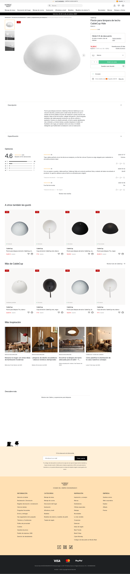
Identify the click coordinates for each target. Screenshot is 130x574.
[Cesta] (123, 5)
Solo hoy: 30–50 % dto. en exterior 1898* (65, 14)
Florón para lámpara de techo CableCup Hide (60, 17)
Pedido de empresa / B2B (24, 533)
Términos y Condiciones (24, 520)
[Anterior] (20, 55)
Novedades (101, 10)
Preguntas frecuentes (23, 510)
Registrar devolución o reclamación (27, 504)
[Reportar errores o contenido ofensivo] (124, 163)
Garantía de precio (22, 530)
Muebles (71, 10)
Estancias (77, 523)
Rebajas (76, 510)
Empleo (105, 504)
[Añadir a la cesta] (32, 254)
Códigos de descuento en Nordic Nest (85, 540)
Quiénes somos (107, 497)
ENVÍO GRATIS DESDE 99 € (66, 1)
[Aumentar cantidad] (97, 62)
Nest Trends (77, 530)
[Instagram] (65, 547)
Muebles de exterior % (83, 10)
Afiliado (105, 507)
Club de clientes (22, 507)
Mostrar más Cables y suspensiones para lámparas (56, 397)
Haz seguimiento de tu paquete (26, 517)
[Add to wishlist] (28, 254)
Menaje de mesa (10, 10)
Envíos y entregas (22, 513)
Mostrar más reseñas (65, 193)
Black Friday (77, 533)
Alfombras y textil (60, 10)
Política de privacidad (23, 523)
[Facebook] (59, 547)
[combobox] (120, 1)
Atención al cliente (22, 497)
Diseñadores (78, 504)
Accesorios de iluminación (19, 17)
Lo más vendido (78, 517)
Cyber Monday (78, 536)
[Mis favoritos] (119, 5)
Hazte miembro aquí (116, 39)
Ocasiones (77, 520)
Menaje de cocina (38, 10)
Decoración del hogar (24, 10)
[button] (95, 29)
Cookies (19, 526)
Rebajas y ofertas (119, 10)
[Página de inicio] (8, 5)
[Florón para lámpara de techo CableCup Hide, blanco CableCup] (52, 55)
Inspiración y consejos (80, 497)
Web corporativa (108, 500)
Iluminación (49, 10)
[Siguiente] (84, 55)
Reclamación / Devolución (24, 500)
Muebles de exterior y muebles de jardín (56, 517)
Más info (121, 79)
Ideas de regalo (78, 526)
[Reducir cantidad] (91, 62)
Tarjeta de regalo (49, 520)
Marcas (109, 10)
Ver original (60, 177)
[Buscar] (49, 5)
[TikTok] (71, 547)
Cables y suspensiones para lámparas (37, 17)
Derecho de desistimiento (24, 536)
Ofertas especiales (79, 507)
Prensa (105, 510)
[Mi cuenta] (114, 5)
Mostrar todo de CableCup (114, 263)
